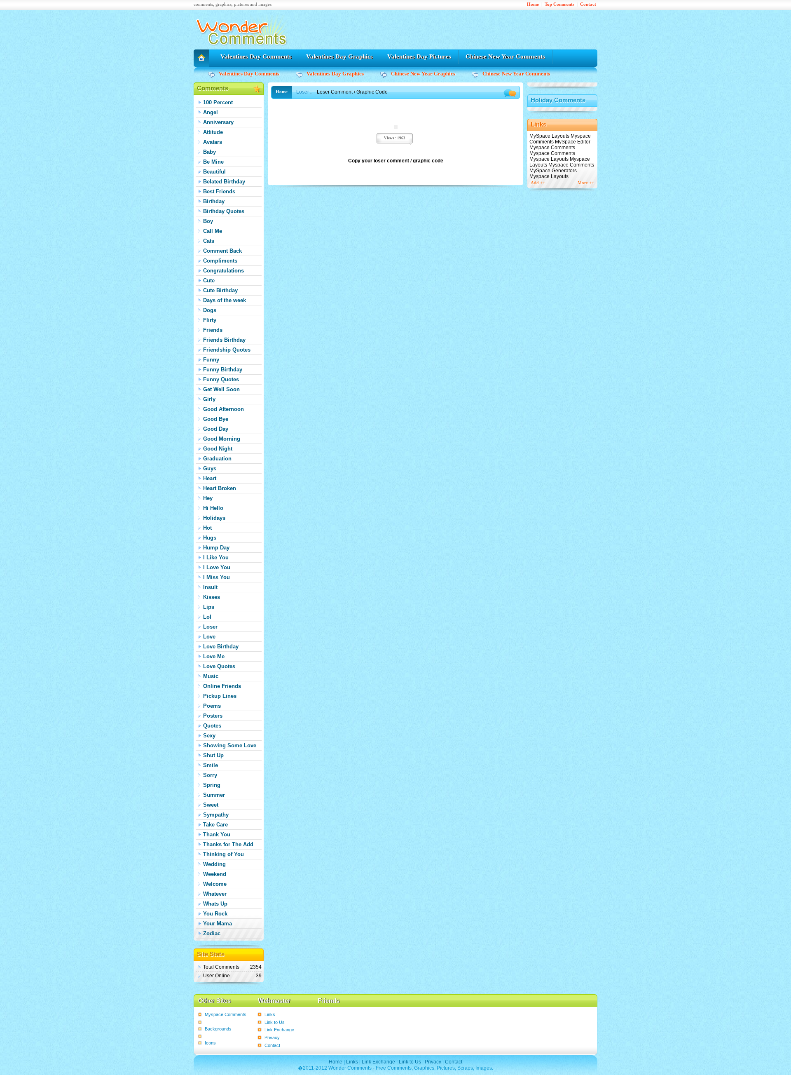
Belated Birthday (224, 181)
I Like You (216, 557)
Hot (207, 528)
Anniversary (218, 122)
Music (210, 676)
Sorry (210, 775)
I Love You (216, 567)
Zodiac (211, 933)
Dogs (209, 310)
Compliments (220, 261)
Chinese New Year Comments (505, 56)
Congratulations (223, 271)
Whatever (215, 894)
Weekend (214, 874)
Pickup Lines (219, 696)
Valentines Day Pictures (419, 56)
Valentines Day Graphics (339, 56)
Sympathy (216, 815)
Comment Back (222, 251)
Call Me (212, 231)
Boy (208, 221)
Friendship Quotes (226, 350)
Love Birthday (221, 646)
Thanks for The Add (228, 844)
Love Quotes (219, 666)
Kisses (211, 597)
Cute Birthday (220, 290)
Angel (210, 112)
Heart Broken (219, 488)
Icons (210, 1042)
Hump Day (216, 548)
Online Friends (222, 686)
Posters (212, 716)
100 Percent (218, 102)
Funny (211, 360)
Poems (212, 706)
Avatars (212, 142)
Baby (209, 152)
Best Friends (219, 191)
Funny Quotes (221, 379)
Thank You (216, 834)
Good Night (217, 449)
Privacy (272, 1037)
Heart (209, 478)
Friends (212, 330)
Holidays (214, 518)
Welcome (215, 884)
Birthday (214, 201)
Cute (209, 280)
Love (209, 637)
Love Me (214, 656)
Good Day (215, 429)
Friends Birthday (224, 340)
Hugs (209, 538)
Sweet (210, 805)
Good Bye (215, 419)
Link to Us (274, 1022)
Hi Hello (213, 508)
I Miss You (216, 577)
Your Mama (217, 923)
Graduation (217, 458)
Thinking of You (223, 854)
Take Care (215, 825)
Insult (210, 587)
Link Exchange (279, 1029)
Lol (207, 617)
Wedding (214, 864)
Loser (210, 627)
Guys (209, 468)
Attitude (213, 132)
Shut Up (213, 755)
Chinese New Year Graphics (423, 73)
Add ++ (538, 183)
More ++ (586, 183)
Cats (208, 241)
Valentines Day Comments (256, 56)
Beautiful (214, 172)
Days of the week (224, 300)
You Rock (215, 914)
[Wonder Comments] (243, 48)
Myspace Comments (225, 1014)
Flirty (209, 320)
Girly (209, 399)
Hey (208, 498)
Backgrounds (218, 1028)
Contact (588, 4)
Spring (211, 785)
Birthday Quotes (223, 211)
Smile (210, 765)
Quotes (212, 726)
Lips (208, 607)
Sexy (209, 735)
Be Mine (213, 162)
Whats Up (215, 904)
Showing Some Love (229, 745)
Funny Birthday (222, 369)
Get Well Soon (221, 389)
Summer (214, 795)
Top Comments (559, 4)
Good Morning (221, 439)
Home (533, 4)
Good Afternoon (223, 409)
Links (269, 1014)
